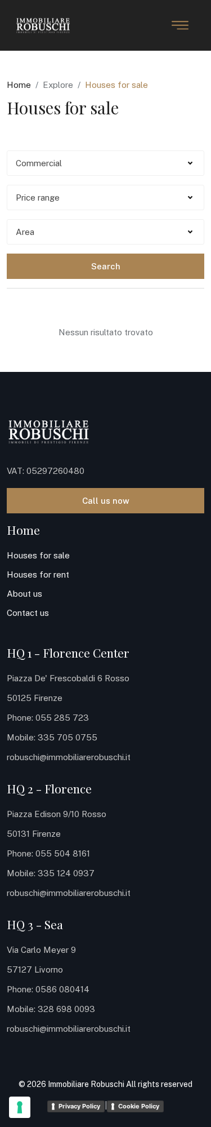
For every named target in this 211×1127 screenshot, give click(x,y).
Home (19, 85)
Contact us (28, 613)
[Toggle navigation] (180, 25)
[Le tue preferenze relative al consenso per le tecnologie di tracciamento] (19, 1107)
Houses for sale (38, 555)
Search (105, 266)
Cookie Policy (138, 1106)
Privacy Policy (79, 1106)
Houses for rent (38, 574)
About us (24, 593)
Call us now (105, 500)
